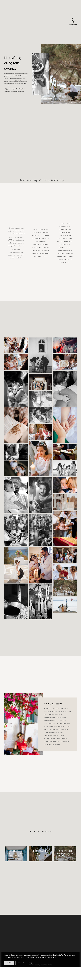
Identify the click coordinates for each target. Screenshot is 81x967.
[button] (5, 22)
